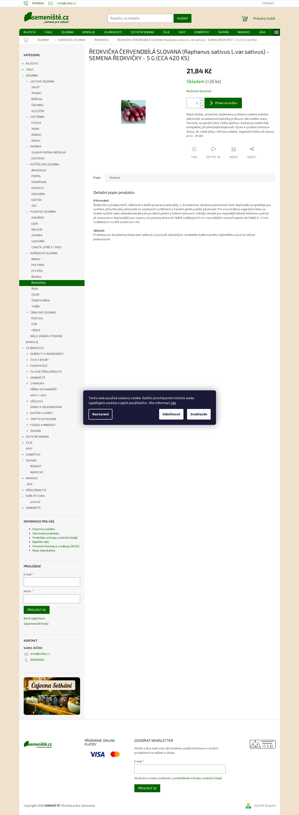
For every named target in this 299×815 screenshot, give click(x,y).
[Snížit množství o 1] (202, 105)
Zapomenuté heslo (36, 624)
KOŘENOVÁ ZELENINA (44, 253)
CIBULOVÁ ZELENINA (43, 312)
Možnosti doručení (199, 91)
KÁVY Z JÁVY (38, 395)
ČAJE (29, 443)
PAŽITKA (37, 318)
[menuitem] (29, 32)
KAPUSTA (37, 188)
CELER (35, 294)
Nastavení (100, 414)
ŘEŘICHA (36, 99)
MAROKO (32, 478)
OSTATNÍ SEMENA (37, 437)
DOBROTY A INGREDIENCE (47, 354)
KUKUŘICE (37, 218)
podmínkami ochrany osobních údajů (198, 778)
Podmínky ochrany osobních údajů (55, 538)
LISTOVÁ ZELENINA (42, 81)
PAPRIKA (35, 146)
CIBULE (35, 330)
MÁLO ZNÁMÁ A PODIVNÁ (46, 336)
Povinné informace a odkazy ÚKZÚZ (56, 546)
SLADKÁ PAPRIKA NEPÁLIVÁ (48, 152)
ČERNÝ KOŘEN (40, 300)
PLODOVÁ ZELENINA (43, 212)
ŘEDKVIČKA (38, 283)
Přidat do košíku (226, 103)
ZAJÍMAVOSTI (35, 348)
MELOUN (36, 229)
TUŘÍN (35, 306)
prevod (35, 502)
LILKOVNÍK (37, 241)
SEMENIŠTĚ (37, 378)
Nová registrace (34, 618)
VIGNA (35, 129)
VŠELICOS (36, 401)
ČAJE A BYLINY (39, 360)
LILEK (34, 223)
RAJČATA (32, 63)
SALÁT (35, 87)
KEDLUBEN (38, 194)
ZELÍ (34, 206)
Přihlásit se (36, 610)
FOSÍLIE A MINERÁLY (43, 425)
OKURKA (36, 235)
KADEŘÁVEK (39, 182)
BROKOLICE (38, 170)
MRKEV (35, 259)
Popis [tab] (97, 178)
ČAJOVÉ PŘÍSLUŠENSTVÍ (46, 372)
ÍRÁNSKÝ (35, 466)
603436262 (37, 660)
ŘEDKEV (36, 277)
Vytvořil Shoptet (265, 806)
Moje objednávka (44, 550)
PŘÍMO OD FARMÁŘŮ (43, 389)
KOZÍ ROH (37, 158)
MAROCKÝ (36, 472)
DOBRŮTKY (33, 454)
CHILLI (29, 69)
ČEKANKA (37, 105)
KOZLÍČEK (37, 111)
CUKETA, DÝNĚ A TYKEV (46, 247)
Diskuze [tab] (115, 178)
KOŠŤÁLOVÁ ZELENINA (44, 164)
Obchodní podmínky (46, 533)
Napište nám (41, 542)
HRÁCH (35, 141)
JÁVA (29, 484)
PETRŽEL (37, 271)
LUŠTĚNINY (37, 117)
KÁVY (29, 449)
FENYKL (36, 176)
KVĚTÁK (36, 200)
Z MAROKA (37, 383)
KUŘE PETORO (35, 496)
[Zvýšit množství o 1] (202, 100)
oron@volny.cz (40, 654)
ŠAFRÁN (35, 431)
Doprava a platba (44, 529)
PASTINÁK (37, 265)
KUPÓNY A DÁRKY (41, 413)
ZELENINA (32, 75)
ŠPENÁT (36, 93)
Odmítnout (171, 414)
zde (173, 403)
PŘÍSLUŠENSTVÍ (36, 490)
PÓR (34, 324)
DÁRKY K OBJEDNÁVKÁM (46, 407)
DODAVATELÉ (38, 366)
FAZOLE (36, 123)
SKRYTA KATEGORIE (43, 419)
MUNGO (36, 135)
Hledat (182, 18)
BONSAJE (32, 342)
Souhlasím (198, 414)
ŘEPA (34, 289)
